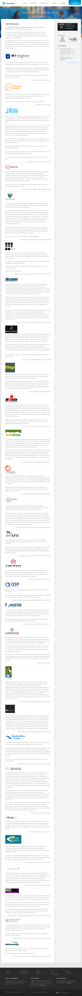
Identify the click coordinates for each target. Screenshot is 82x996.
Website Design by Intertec (63, 992)
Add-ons (8, 973)
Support (63, 3)
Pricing (54, 3)
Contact (68, 972)
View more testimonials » (72, 62)
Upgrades (39, 973)
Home (24, 3)
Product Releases (55, 973)
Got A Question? (55, 974)
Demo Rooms (44, 3)
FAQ (53, 972)
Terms (40, 992)
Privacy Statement (34, 992)
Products (33, 3)
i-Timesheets (8, 972)
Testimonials (69, 973)
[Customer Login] (75, 2)
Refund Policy (44, 992)
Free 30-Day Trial (24, 973)
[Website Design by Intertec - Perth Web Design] (57, 993)
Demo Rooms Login (25, 972)
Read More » (42, 985)
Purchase (38, 972)
